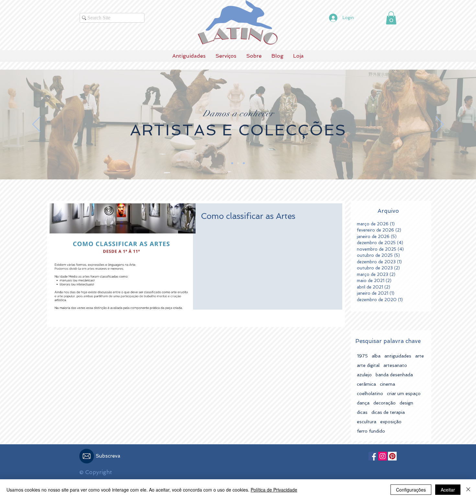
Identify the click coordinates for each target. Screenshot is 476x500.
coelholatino (370, 393)
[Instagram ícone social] (382, 456)
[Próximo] (440, 124)
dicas (362, 412)
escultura (366, 421)
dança (363, 402)
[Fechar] (468, 489)
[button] (391, 18)
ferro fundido (371, 431)
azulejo (364, 374)
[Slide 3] (232, 163)
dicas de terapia (388, 412)
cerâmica (366, 384)
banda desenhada (394, 374)
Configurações (411, 489)
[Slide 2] (238, 163)
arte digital (368, 365)
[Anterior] (36, 124)
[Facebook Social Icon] (372, 456)
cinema (387, 384)
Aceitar (448, 489)
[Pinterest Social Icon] (392, 456)
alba (376, 355)
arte (419, 355)
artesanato (395, 365)
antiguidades (397, 355)
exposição (391, 421)
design (406, 402)
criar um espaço (404, 393)
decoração (384, 402)
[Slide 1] (244, 163)
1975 (362, 355)
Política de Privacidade (274, 489)
